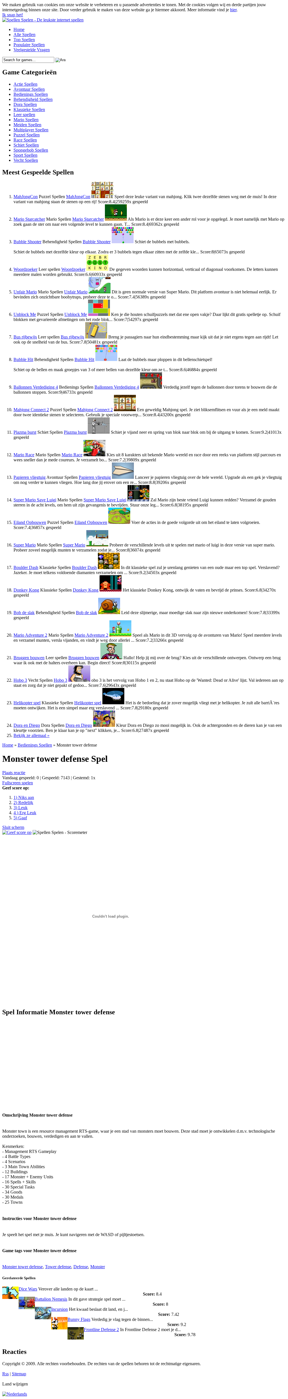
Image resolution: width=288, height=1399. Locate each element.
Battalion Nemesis (51, 1299)
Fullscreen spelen (17, 782)
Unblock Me (25, 314)
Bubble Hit (23, 359)
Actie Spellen (25, 84)
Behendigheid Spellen (33, 99)
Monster (97, 1266)
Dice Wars (28, 1289)
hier (233, 9)
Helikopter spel (27, 702)
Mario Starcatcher (29, 219)
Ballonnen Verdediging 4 (36, 387)
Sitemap (19, 1373)
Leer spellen (24, 114)
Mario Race (24, 454)
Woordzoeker (25, 269)
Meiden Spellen (27, 124)
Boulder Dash (26, 567)
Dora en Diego (27, 725)
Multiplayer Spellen (31, 129)
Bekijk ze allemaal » (32, 735)
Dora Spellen (25, 104)
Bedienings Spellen (31, 94)
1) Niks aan (24, 797)
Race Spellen (25, 140)
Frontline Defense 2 (101, 1329)
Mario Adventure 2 (30, 635)
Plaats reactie (13, 772)
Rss (5, 1373)
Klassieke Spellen (29, 109)
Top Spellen (24, 39)
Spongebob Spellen (31, 150)
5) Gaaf (20, 817)
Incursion (59, 1309)
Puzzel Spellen (27, 134)
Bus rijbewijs (25, 337)
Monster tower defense (22, 1266)
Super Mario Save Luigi (35, 499)
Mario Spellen (26, 119)
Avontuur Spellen (29, 89)
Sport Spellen (25, 155)
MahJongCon (26, 196)
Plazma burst (25, 432)
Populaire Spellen (29, 44)
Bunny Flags (79, 1319)
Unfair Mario (25, 291)
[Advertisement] (55, 1061)
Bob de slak (24, 612)
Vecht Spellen (26, 160)
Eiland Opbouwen (30, 522)
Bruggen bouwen (29, 657)
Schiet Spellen (26, 145)
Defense (80, 1266)
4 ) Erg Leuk (25, 812)
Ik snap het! (12, 14)
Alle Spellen (24, 34)
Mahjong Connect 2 (31, 409)
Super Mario (25, 545)
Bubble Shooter (27, 241)
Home (19, 29)
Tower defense (58, 1266)
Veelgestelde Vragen (32, 49)
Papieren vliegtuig (30, 477)
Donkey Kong (26, 590)
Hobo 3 (20, 680)
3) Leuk (21, 807)
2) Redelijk (23, 802)
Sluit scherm (13, 827)
